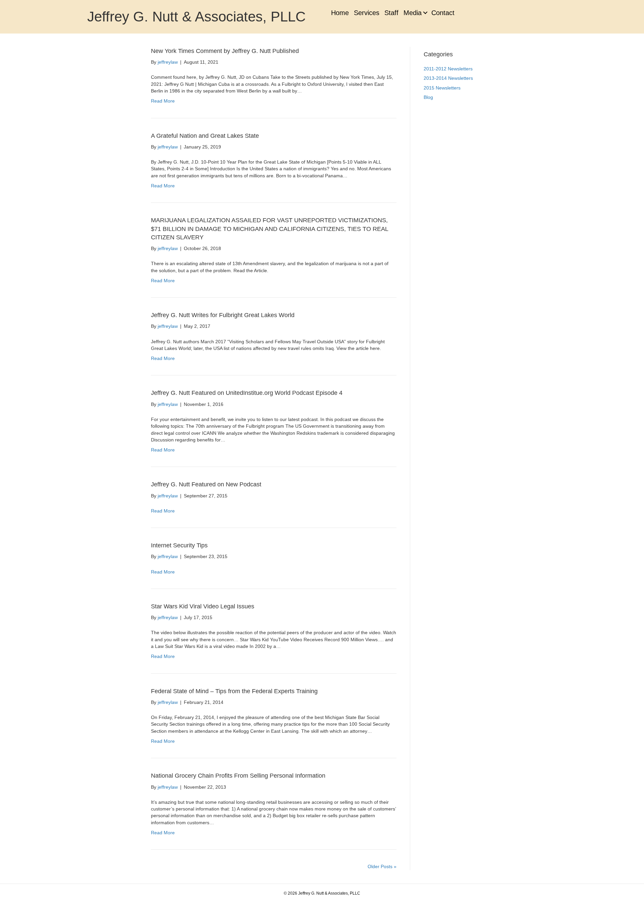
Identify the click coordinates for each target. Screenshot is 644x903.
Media (413, 12)
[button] (425, 12)
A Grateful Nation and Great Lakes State (205, 135)
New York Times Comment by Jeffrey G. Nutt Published (225, 51)
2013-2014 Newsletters (448, 78)
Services (366, 12)
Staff (391, 12)
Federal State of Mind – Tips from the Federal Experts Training (234, 691)
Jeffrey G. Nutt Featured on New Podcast (206, 484)
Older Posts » (382, 866)
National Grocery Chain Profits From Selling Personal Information (238, 775)
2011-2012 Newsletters (448, 68)
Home (340, 12)
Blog (428, 97)
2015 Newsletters (442, 88)
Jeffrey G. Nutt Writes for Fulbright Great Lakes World (222, 315)
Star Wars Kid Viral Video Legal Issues (202, 606)
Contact (442, 12)
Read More (163, 101)
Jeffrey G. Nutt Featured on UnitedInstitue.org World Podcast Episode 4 (246, 392)
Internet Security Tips (179, 545)
